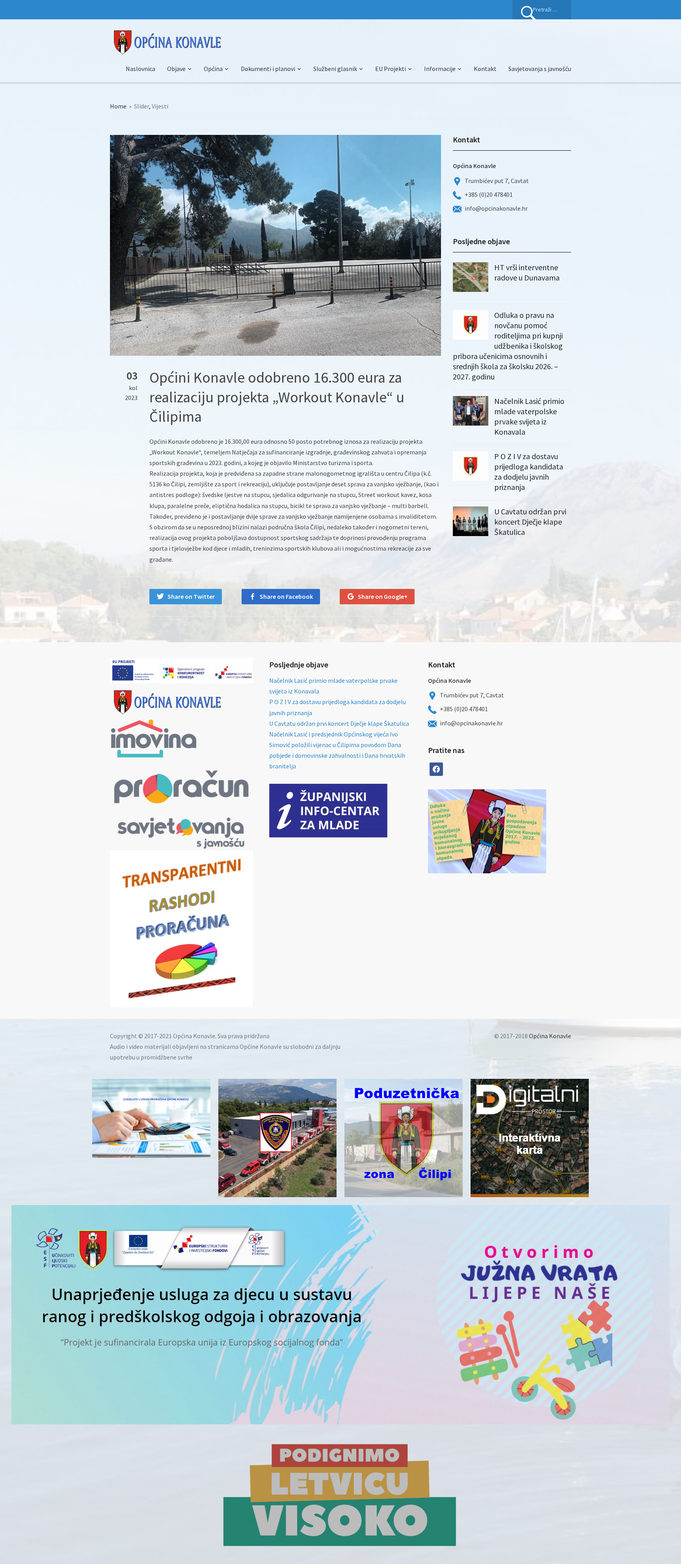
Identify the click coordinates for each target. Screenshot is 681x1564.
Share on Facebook (286, 596)
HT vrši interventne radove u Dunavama (527, 272)
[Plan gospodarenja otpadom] (516, 831)
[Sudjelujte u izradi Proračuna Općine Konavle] (151, 1118)
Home (118, 106)
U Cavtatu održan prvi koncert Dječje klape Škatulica (530, 521)
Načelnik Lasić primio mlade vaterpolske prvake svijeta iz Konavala (529, 416)
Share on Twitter (191, 596)
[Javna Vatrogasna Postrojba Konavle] (277, 1138)
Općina (213, 69)
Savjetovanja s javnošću (539, 69)
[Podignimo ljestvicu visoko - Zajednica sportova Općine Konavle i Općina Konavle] (340, 1494)
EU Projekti (390, 69)
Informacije (440, 69)
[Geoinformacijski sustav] (530, 1138)
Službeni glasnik (335, 69)
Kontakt (485, 69)
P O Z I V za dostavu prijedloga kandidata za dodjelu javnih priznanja (528, 471)
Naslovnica (140, 69)
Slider (141, 106)
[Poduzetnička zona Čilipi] (403, 1138)
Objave (176, 69)
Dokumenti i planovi (268, 69)
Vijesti (160, 106)
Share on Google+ (382, 596)
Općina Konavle (550, 1036)
